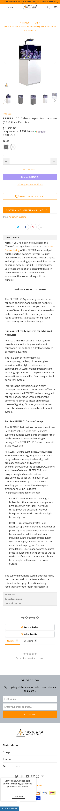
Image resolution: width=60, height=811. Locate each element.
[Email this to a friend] (41, 227)
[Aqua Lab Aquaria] (30, 7)
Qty (5, 155)
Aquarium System (17, 216)
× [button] (34, 775)
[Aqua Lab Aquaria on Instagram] (38, 776)
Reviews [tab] (10, 640)
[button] (25, 131)
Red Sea (7, 113)
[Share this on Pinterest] (33, 227)
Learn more (18, 796)
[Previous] (6, 62)
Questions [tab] (28, 640)
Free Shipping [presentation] (13, 603)
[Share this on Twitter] (18, 227)
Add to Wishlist (32, 196)
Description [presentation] (12, 237)
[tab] (30, 237)
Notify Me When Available (26, 210)
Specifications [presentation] (13, 599)
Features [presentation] (10, 594)
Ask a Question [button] (31, 634)
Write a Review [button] (31, 627)
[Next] (54, 62)
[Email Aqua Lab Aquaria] (43, 776)
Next (36, 23)
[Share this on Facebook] (26, 227)
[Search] (49, 7)
